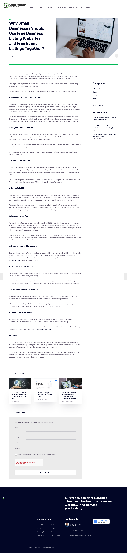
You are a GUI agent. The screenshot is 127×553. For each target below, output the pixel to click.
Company (41, 7)
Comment (18, 427)
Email (17, 443)
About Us (40, 524)
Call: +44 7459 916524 (77, 530)
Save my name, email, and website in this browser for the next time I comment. (38, 454)
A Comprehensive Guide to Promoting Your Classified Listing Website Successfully (70, 395)
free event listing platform (42, 329)
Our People (41, 532)
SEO (10, 19)
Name (17, 438)
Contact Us (73, 7)
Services (51, 7)
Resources (62, 7)
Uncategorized (98, 105)
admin (13, 57)
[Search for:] (105, 75)
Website (17, 448)
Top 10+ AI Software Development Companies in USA (104, 135)
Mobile (95, 98)
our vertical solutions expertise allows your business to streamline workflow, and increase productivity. (88, 503)
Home (32, 7)
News (39, 528)
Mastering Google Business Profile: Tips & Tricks (44, 394)
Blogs (95, 92)
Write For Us (85, 7)
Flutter (95, 95)
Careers (53, 528)
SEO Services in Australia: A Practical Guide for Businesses (104, 118)
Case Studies (55, 535)
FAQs (52, 524)
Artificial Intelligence (99, 89)
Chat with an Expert (76, 524)
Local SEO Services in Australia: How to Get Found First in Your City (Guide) (19, 395)
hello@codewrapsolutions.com (80, 535)
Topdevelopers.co (15, 260)
